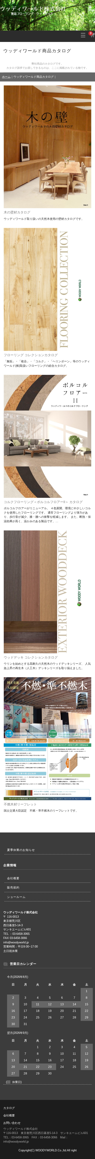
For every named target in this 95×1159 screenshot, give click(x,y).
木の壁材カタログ (17, 212)
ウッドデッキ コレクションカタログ (31, 657)
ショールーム (16, 897)
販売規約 (13, 887)
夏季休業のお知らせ (21, 850)
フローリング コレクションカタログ (31, 355)
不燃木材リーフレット (20, 804)
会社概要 (13, 878)
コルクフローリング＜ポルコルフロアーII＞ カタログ (43, 502)
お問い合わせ (12, 1123)
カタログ (9, 1108)
